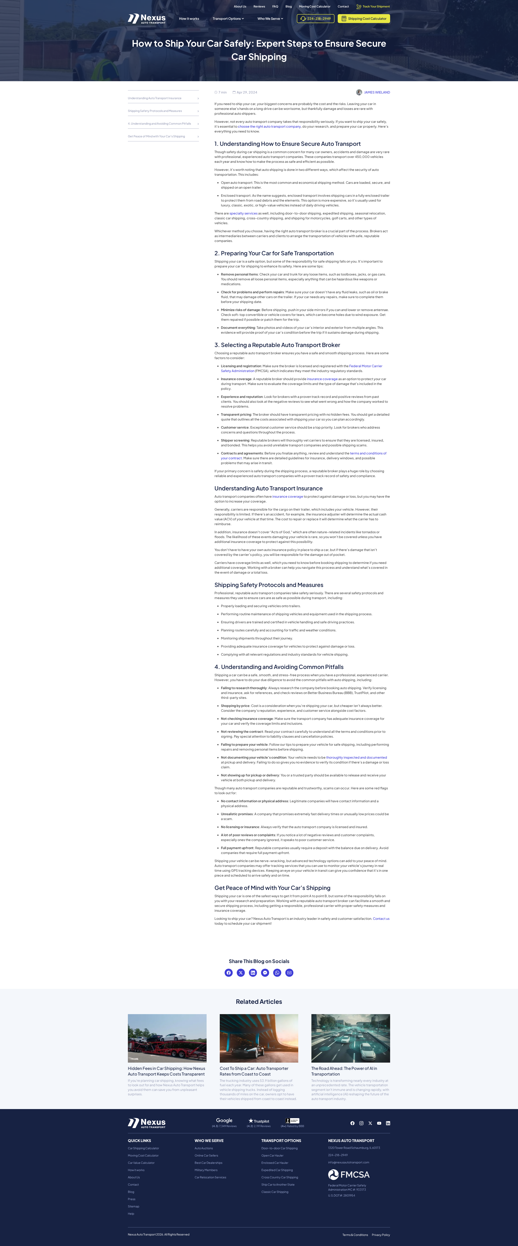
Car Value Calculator (141, 1162)
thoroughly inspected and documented (356, 757)
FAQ (275, 6)
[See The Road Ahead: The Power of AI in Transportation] (350, 1038)
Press (131, 1199)
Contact (343, 6)
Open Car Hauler (272, 1155)
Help (131, 1213)
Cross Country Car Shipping (279, 1177)
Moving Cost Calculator (314, 6)
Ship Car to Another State (278, 1184)
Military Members (206, 1170)
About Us (240, 6)
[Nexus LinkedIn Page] (388, 1123)
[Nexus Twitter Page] (370, 1123)
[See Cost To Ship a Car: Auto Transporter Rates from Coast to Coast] (259, 1038)
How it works (189, 18)
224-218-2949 (338, 1155)
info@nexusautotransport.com (348, 1162)
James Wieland (377, 92)
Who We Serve (269, 18)
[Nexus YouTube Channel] (379, 1123)
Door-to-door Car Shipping (279, 1148)
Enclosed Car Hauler (274, 1162)
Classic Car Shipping (274, 1191)
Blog (289, 6)
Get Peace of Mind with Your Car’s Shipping (156, 136)
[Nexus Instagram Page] (361, 1123)
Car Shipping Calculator (143, 1148)
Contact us (381, 918)
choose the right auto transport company (269, 126)
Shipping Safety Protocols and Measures (155, 111)
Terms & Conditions (355, 1235)
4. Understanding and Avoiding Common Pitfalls (159, 123)
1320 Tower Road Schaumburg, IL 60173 (354, 1147)
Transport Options (227, 18)
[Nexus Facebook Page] (352, 1123)
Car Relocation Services (210, 1177)
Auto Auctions (204, 1148)
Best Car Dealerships (208, 1162)
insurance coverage (322, 379)
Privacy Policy (381, 1235)
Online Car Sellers (206, 1155)
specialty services (243, 213)
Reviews (259, 6)
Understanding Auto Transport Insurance (155, 98)
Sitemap (133, 1206)
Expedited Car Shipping (277, 1170)
